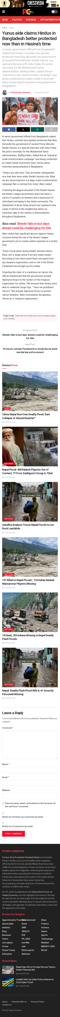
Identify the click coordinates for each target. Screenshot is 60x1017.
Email (5, 777)
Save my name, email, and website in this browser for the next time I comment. (30, 805)
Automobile (7, 924)
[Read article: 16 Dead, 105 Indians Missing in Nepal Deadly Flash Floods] (30, 612)
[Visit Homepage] (28, 12)
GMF (24, 927)
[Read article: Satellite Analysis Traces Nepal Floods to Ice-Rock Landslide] (30, 502)
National (9, 464)
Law (23, 946)
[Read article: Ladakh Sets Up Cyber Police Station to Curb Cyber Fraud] (8, 982)
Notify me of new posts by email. (17, 826)
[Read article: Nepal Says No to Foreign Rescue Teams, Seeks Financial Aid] (8, 970)
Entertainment (28, 920)
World (11, 28)
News (5, 20)
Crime (5, 946)
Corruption (7, 942)
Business (31, 20)
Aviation (6, 927)
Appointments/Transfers (14, 920)
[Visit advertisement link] (30, 3)
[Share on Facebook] (9, 129)
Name (6, 764)
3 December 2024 (41, 92)
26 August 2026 (9, 643)
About (4, 1002)
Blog (4, 931)
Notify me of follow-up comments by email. (23, 817)
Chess (5, 939)
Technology (47, 939)
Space (44, 931)
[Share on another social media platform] (51, 129)
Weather (45, 942)
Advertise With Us (19, 1002)
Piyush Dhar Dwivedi (20, 92)
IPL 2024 (26, 939)
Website (6, 790)
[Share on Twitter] (23, 129)
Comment (8, 727)
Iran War (26, 942)
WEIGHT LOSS (48, 946)
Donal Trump (8, 950)
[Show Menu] (3, 11)
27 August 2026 (9, 422)
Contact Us (7, 1005)
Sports (44, 935)
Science (45, 927)
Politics (17, 20)
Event (24, 924)
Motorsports (28, 950)
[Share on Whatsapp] (37, 129)
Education (7, 954)
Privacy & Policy (37, 1002)
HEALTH (25, 931)
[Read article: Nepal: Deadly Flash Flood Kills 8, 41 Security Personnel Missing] (30, 667)
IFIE (23, 935)
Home (4, 28)
